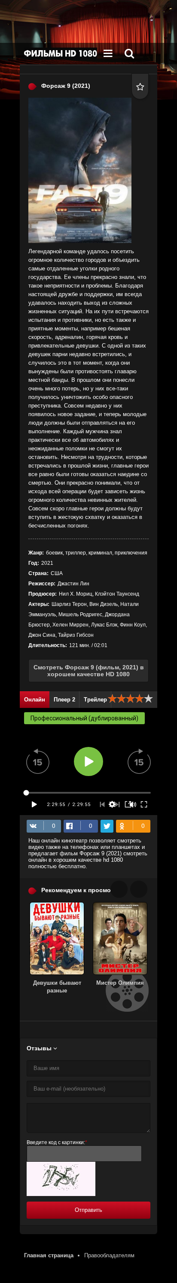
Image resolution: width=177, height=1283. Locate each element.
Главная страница (48, 1255)
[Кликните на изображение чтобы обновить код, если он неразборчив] (61, 1194)
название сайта (60, 53)
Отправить (88, 1210)
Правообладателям (109, 1255)
